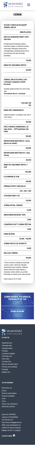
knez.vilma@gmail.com (14, 422)
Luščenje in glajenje (8, 353)
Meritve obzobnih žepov (10, 364)
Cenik (4, 398)
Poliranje (5, 351)
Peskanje (5, 369)
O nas (4, 401)
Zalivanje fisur (6, 361)
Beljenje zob (6, 372)
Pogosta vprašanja (8, 396)
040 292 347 (8, 420)
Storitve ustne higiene (9, 393)
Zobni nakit (5, 359)
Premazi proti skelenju (9, 367)
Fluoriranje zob (7, 356)
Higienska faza (7, 343)
